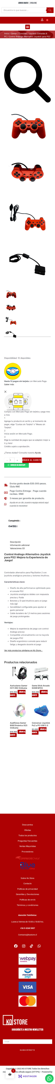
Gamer (14, 34)
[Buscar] (50, 10)
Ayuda (38, 453)
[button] (27, 27)
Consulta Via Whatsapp (17, 465)
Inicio (6, 34)
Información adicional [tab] (19, 545)
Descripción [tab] (15, 542)
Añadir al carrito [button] (18, 694)
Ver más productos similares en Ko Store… (23, 650)
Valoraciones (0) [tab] (17, 548)
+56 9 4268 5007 (27, 928)
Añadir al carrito (32, 460)
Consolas (23, 34)
